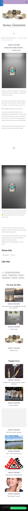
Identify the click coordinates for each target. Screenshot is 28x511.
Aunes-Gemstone (14, 25)
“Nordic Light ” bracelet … (14, 496)
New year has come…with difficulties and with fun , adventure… (14, 307)
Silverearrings (14, 277)
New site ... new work (14, 44)
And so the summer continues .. (14, 432)
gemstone (5, 275)
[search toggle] (26, 2)
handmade (21, 275)
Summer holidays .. (14, 405)
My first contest (14, 350)
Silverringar (21, 277)
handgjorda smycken (13, 275)
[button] (18, 508)
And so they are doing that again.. (14, 475)
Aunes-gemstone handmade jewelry (12, 272)
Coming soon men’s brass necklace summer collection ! (14, 383)
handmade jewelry (6, 277)
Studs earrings (14, 329)
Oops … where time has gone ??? (14, 453)
